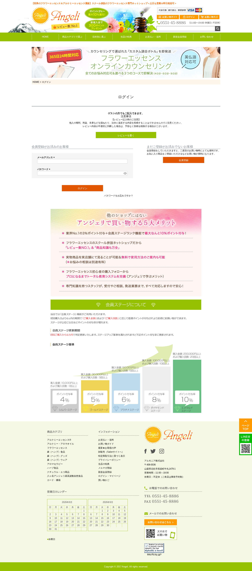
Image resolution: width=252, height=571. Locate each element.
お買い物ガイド (106, 443)
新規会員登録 (180, 36)
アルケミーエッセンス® (59, 440)
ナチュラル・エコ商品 (58, 472)
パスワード (44, 169)
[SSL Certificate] (154, 551)
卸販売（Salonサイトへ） (111, 452)
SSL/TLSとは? (154, 554)
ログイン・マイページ (109, 476)
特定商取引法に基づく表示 (111, 456)
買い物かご (103, 480)
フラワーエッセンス (57, 448)
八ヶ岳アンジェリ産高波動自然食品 (65, 476)
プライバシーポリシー (109, 460)
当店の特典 (126, 36)
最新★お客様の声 (107, 448)
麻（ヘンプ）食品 (56, 452)
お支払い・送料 (153, 36)
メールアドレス (46, 157)
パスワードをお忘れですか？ (118, 195)
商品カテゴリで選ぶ (72, 36)
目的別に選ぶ (99, 36)
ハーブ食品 (52, 468)
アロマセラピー (55, 464)
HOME (45, 36)
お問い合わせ (206, 36)
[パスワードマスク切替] (125, 173)
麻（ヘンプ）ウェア (57, 460)
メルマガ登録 (105, 468)
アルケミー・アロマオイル (60, 443)
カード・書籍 (54, 480)
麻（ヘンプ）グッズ (57, 456)
